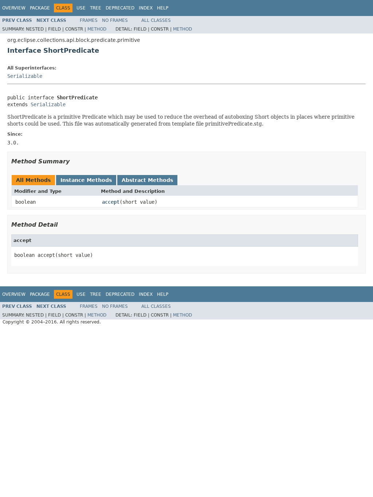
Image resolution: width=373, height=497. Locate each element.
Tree (95, 8)
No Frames (115, 20)
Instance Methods (86, 180)
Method (96, 29)
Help (162, 8)
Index (146, 8)
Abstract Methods (147, 180)
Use (81, 8)
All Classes (156, 20)
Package (40, 8)
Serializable (24, 76)
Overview (13, 8)
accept (110, 202)
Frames (89, 20)
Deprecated (120, 8)
